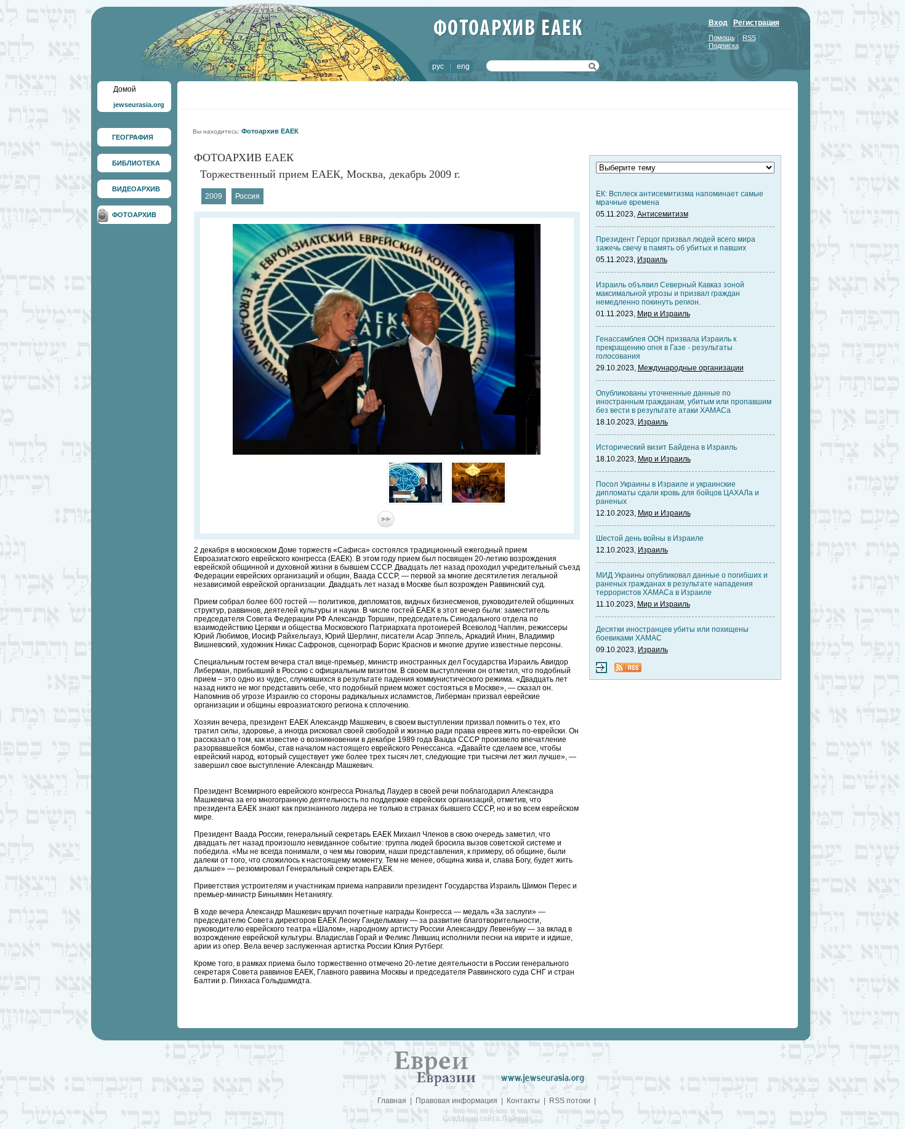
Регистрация (756, 22)
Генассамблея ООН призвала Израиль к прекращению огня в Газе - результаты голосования (666, 348)
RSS (749, 37)
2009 (213, 196)
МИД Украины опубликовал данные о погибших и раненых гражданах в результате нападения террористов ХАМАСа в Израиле (682, 584)
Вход (718, 22)
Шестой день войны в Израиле (650, 538)
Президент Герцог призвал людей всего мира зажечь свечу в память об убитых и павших (675, 243)
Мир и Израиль (663, 313)
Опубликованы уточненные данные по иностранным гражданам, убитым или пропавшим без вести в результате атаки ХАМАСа (683, 402)
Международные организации (691, 368)
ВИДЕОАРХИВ (136, 189)
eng (463, 66)
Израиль (652, 259)
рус (438, 66)
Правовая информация (456, 1100)
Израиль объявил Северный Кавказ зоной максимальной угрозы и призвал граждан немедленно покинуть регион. (670, 293)
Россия (247, 196)
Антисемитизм (662, 214)
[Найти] (593, 68)
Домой (124, 89)
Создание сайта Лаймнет (488, 1118)
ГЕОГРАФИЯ (132, 137)
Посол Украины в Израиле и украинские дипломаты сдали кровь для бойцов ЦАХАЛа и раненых (677, 493)
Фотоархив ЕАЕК (270, 131)
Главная (391, 1100)
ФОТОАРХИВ (134, 214)
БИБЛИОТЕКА (136, 163)
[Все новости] (601, 670)
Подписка (724, 45)
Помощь (722, 37)
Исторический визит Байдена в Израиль (666, 447)
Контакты (523, 1100)
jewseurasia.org (138, 104)
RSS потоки (569, 1100)
